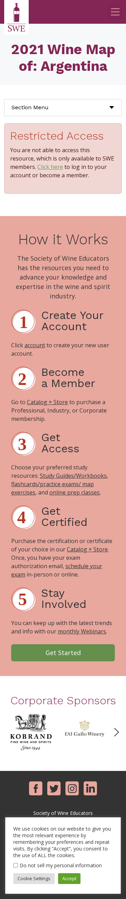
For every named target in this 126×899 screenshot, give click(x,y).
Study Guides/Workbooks (73, 476)
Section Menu (30, 107)
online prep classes (74, 492)
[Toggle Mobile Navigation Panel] (115, 12)
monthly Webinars (82, 631)
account (34, 345)
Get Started (63, 652)
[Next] (116, 732)
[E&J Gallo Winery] (84, 731)
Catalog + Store (47, 402)
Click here (50, 167)
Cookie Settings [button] (34, 878)
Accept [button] (69, 878)
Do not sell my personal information (61, 865)
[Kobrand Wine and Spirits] (30, 731)
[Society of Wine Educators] (16, 17)
